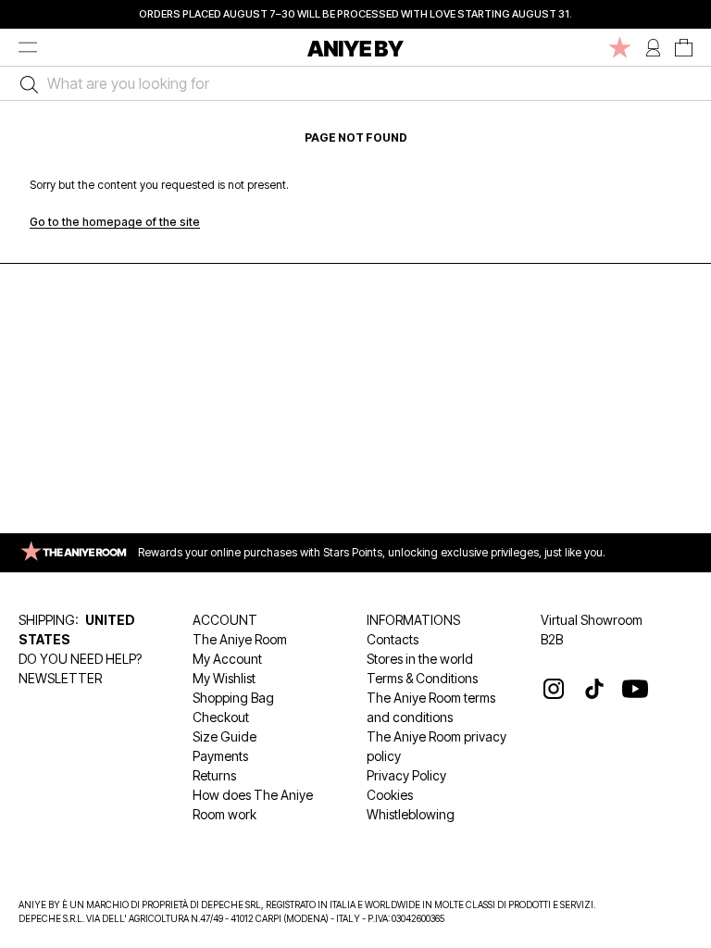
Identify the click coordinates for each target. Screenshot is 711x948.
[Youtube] (635, 688)
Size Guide (224, 736)
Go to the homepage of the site (115, 222)
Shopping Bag (233, 697)
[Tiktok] (594, 688)
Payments (220, 756)
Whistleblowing (411, 814)
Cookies (390, 795)
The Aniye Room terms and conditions (431, 707)
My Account (227, 659)
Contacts (392, 639)
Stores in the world (420, 659)
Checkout (221, 717)
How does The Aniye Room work (253, 804)
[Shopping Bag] (683, 47)
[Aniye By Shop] (355, 47)
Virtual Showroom (591, 620)
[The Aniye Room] (620, 47)
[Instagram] (553, 688)
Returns (214, 775)
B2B (552, 639)
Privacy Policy (406, 775)
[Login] (653, 47)
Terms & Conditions (422, 678)
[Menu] (27, 47)
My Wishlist (224, 678)
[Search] (24, 83)
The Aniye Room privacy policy (436, 746)
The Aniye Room (240, 639)
